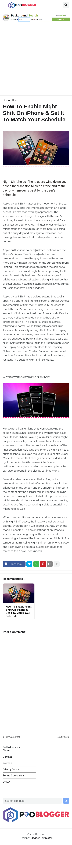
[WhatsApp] (36, 564)
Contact (7, 756)
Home (6, 100)
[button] (4, 5)
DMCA (6, 781)
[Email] (50, 564)
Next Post (61, 737)
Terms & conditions (13, 775)
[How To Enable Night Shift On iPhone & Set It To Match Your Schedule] (18, 593)
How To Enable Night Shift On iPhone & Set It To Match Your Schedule (18, 611)
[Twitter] (29, 564)
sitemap (7, 763)
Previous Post (12, 737)
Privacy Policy (11, 769)
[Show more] (57, 564)
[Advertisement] (36, 59)
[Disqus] (36, 684)
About (6, 750)
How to (16, 100)
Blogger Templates (41, 838)
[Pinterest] (43, 564)
